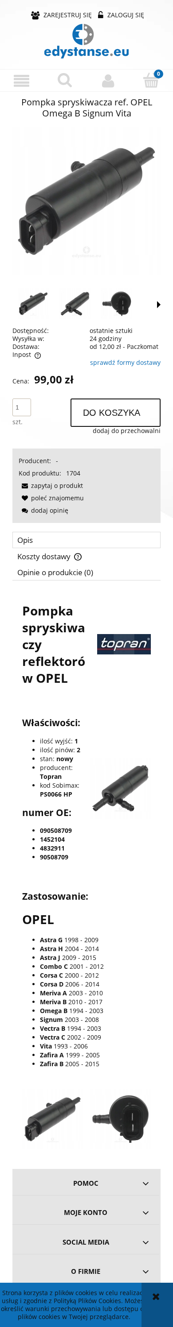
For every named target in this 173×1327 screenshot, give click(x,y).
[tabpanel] (86, 872)
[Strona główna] (86, 41)
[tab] (86, 540)
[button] (21, 81)
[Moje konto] (108, 81)
